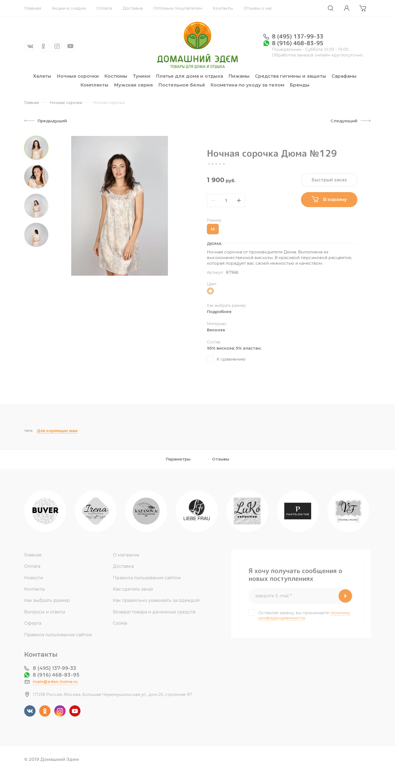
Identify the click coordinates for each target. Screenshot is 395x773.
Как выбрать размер (47, 600)
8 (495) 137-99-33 (297, 36)
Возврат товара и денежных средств (154, 611)
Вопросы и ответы (44, 611)
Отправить (345, 596)
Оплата (32, 566)
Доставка (123, 566)
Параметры (178, 459)
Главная (33, 555)
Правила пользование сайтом (58, 634)
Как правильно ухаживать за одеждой (156, 600)
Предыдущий (52, 120)
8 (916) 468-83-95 (297, 43)
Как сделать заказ (133, 589)
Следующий (344, 120)
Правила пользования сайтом (147, 577)
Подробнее (219, 311)
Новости (33, 577)
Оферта (32, 623)
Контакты (34, 589)
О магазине (126, 555)
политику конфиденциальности (304, 615)
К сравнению (231, 359)
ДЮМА (214, 243)
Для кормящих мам (57, 430)
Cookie (120, 623)
